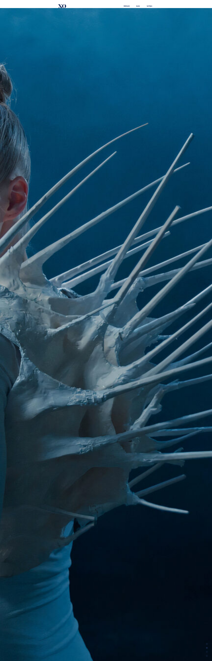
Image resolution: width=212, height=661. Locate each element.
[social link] (207, 644)
